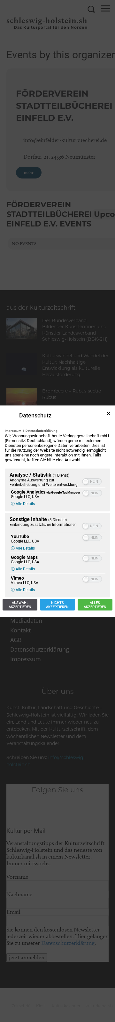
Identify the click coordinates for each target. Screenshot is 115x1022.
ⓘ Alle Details (23, 503)
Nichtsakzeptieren (57, 604)
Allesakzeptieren (95, 604)
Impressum (13, 430)
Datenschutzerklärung (41, 430)
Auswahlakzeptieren (20, 604)
